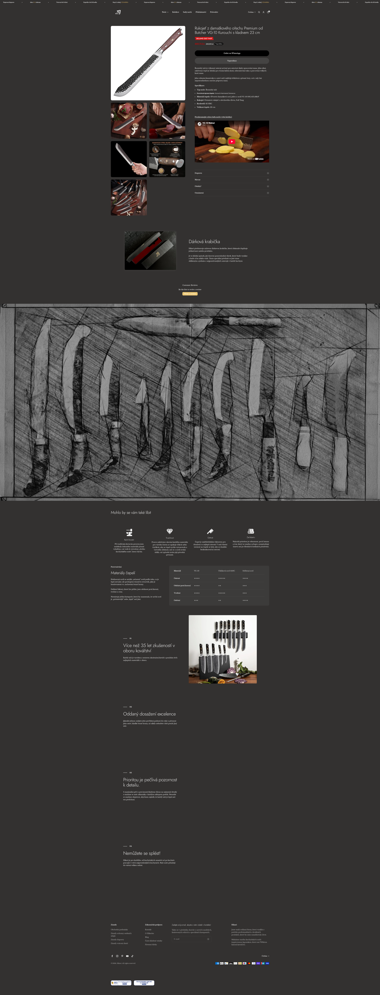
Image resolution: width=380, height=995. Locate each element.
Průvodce (214, 12)
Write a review (190, 294)
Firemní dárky (151, 945)
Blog (147, 937)
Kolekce (175, 12)
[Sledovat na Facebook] (112, 956)
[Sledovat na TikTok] (132, 956)
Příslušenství (201, 12)
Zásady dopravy (117, 940)
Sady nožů (187, 12)
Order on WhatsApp (232, 53)
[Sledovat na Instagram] (117, 956)
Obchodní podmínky (119, 930)
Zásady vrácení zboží (119, 943)
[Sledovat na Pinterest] (122, 956)
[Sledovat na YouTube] (127, 956)
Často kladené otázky (153, 941)
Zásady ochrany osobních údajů (121, 934)
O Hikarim (149, 933)
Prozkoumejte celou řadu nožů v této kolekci (213, 117)
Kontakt (148, 930)
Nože (164, 12)
